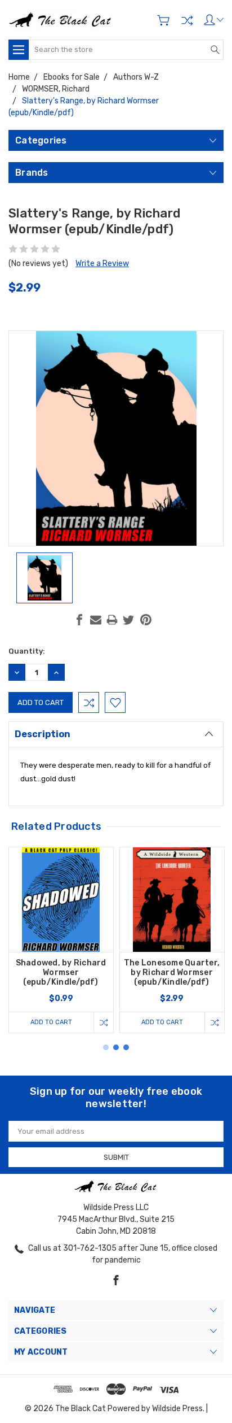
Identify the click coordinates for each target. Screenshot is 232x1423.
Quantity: (26, 651)
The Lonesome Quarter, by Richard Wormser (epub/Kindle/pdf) (172, 972)
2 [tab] (116, 1047)
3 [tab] (126, 1047)
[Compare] (187, 20)
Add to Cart (51, 1022)
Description (42, 734)
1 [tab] (106, 1047)
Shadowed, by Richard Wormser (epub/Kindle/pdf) (61, 972)
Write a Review (102, 263)
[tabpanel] (61, 940)
